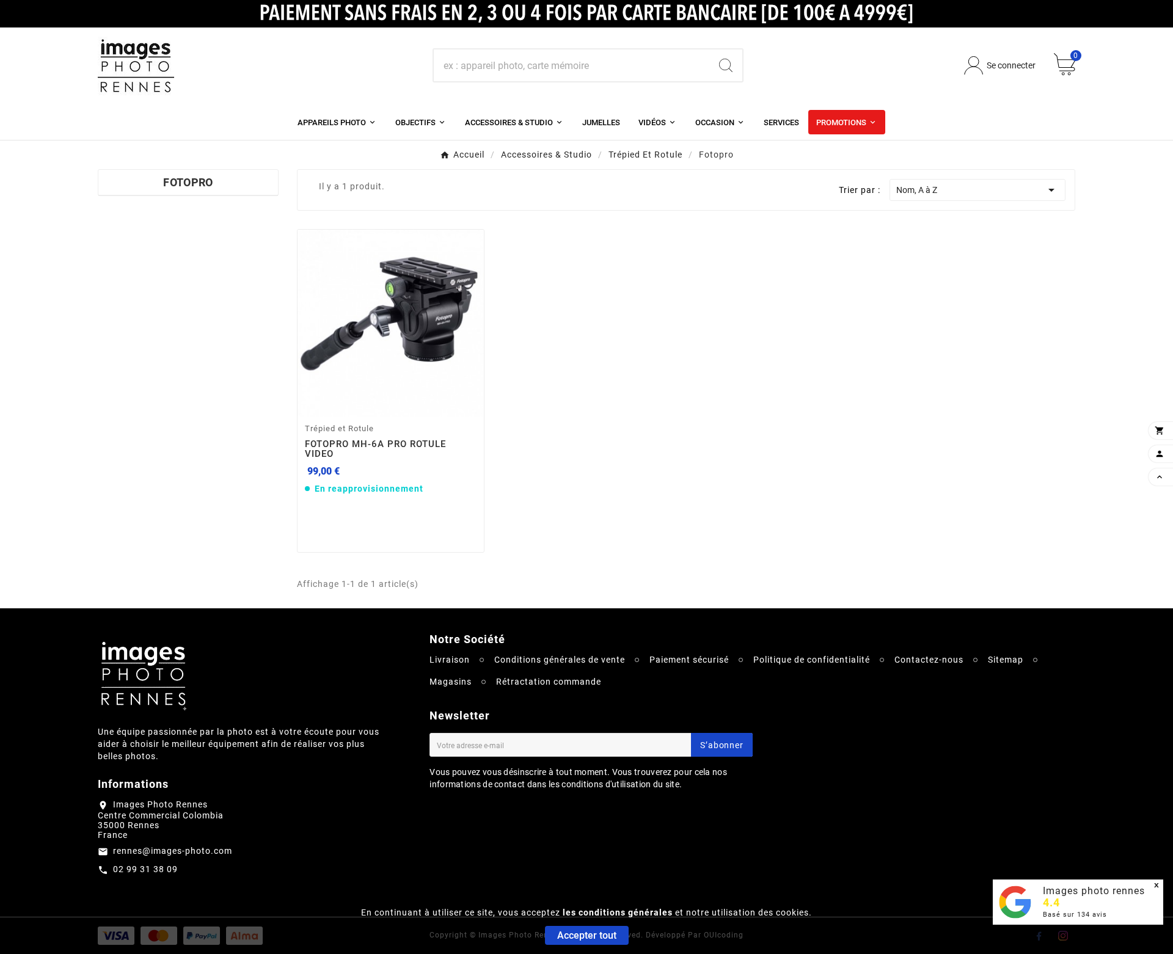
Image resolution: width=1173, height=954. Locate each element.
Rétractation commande (548, 681)
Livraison (449, 660)
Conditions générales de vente (559, 660)
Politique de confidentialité (811, 660)
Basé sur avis (1075, 915)
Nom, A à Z (977, 190)
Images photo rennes (1094, 891)
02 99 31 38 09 (145, 869)
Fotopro (188, 182)
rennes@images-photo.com (172, 851)
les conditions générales (618, 912)
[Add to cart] (406, 402)
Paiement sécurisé (689, 660)
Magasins (450, 681)
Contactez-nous (928, 660)
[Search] (726, 65)
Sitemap (1005, 660)
